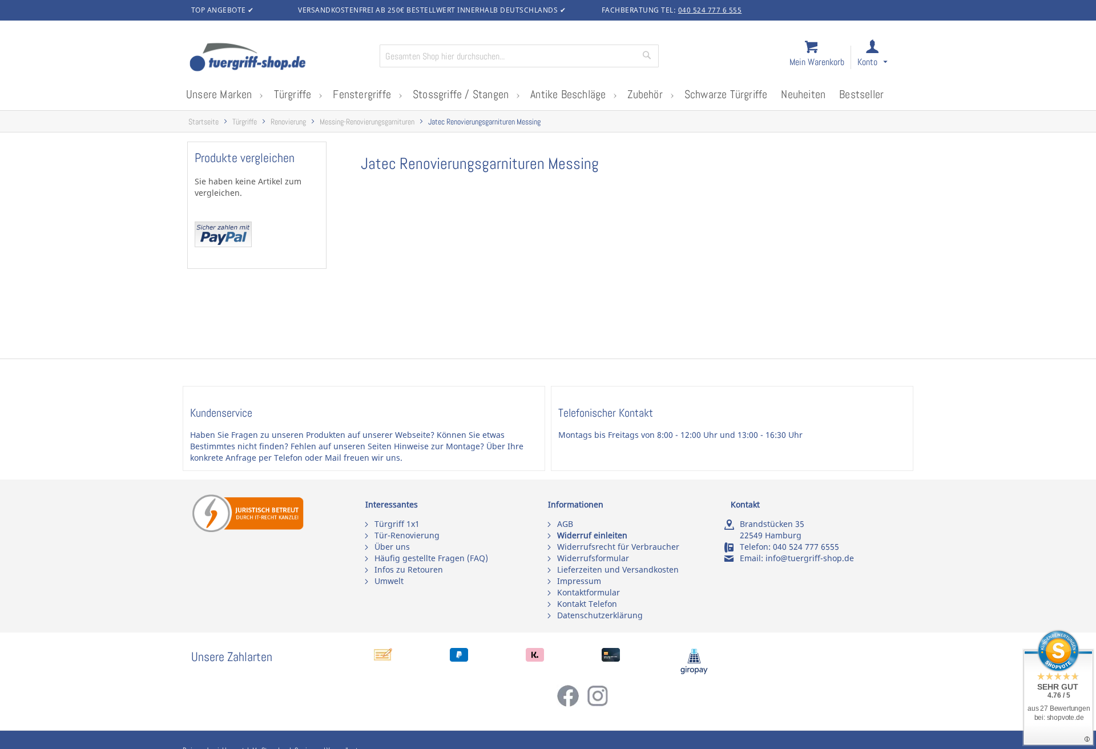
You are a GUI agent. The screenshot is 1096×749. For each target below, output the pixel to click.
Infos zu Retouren (408, 569)
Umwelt (389, 580)
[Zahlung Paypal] (459, 658)
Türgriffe (244, 122)
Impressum (579, 580)
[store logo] (279, 58)
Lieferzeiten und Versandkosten (618, 569)
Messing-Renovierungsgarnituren (367, 122)
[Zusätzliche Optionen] (223, 244)
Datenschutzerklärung (600, 615)
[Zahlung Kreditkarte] (611, 658)
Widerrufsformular (593, 558)
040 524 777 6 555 (710, 10)
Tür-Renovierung (407, 535)
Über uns (392, 546)
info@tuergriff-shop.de (809, 558)
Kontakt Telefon (587, 603)
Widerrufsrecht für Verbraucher (618, 546)
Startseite (203, 122)
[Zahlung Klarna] (535, 658)
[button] (883, 58)
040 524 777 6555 (806, 546)
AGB (565, 523)
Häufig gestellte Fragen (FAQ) (431, 558)
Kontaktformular (588, 592)
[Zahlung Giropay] (694, 671)
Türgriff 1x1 (397, 523)
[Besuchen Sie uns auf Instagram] (597, 704)
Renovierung (288, 122)
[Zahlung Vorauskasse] (383, 658)
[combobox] (519, 56)
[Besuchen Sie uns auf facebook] (571, 704)
